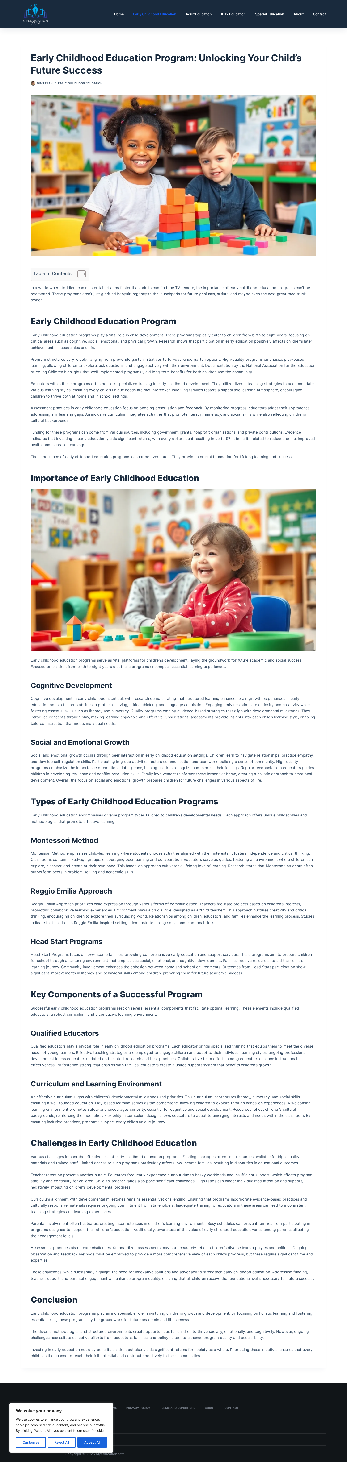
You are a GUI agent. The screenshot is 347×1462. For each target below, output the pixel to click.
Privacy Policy (138, 1408)
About (299, 14)
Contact (319, 14)
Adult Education (199, 14)
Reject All (62, 1442)
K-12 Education (233, 14)
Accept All (92, 1442)
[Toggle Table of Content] (79, 274)
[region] (61, 1428)
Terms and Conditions (177, 1408)
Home (119, 14)
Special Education (269, 14)
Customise (31, 1442)
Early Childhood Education (154, 14)
